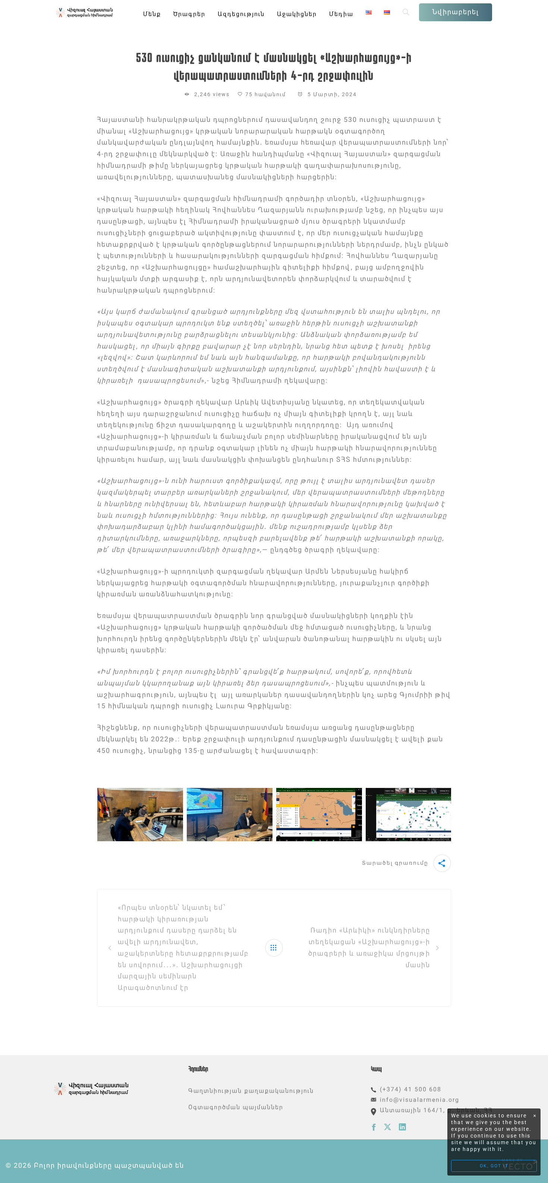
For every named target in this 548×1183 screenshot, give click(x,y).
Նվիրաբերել (455, 12)
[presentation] (88, 815)
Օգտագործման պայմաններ (235, 1107)
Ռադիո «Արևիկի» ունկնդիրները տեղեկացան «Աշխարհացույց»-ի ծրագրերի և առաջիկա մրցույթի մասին (369, 947)
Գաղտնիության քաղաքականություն (251, 1090)
